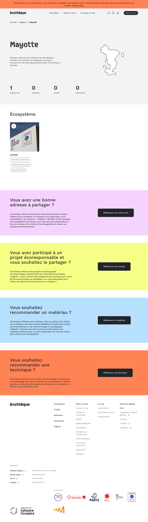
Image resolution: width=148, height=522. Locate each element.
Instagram (124, 428)
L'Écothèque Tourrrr (106, 412)
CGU (122, 408)
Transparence (104, 417)
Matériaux (58, 415)
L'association (103, 408)
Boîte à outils (82, 404)
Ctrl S (12, 478)
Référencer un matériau (114, 320)
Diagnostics (81, 450)
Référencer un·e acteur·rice (115, 213)
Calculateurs (81, 428)
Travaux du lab (82, 408)
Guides (79, 419)
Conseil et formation (20, 159)
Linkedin (123, 423)
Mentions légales (127, 404)
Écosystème (23, 114)
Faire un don (131, 13)
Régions (22, 22)
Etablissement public (20, 164)
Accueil (13, 22)
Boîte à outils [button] (70, 13)
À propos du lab (88, 13)
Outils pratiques (83, 439)
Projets (57, 409)
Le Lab (101, 404)
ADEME (14, 155)
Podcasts (80, 454)
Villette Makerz (16, 471)
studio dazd (15, 475)
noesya (13, 482)
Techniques (59, 421)
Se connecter (117, 13)
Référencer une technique (115, 373)
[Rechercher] (108, 13)
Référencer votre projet (114, 266)
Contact (123, 419)
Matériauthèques (83, 423)
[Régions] (113, 13)
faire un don (78, 5)
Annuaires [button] (54, 13)
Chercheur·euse (18, 170)
